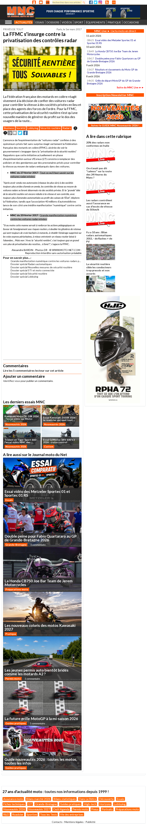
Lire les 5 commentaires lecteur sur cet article (33, 370)
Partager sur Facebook (25, 133)
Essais (9, 499)
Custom (48, 446)
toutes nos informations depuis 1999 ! (76, 791)
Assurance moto (13, 798)
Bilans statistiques (64, 798)
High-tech (90, 804)
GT (30, 804)
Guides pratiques (15, 723)
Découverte (106, 798)
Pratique (10, 633)
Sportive (32, 814)
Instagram (100, 2)
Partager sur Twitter (20, 133)
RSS (107, 2)
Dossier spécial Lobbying (24, 276)
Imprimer (10, 133)
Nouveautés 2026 (15, 424)
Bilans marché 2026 (38, 798)
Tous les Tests (48, 814)
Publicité (90, 821)
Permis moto (13, 678)
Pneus (95, 809)
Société (20, 128)
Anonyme (34, 2)
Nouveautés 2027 (39, 809)
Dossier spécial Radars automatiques (31, 264)
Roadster (17, 814)
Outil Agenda (61, 809)
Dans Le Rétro (87, 798)
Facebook (91, 2)
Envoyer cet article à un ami (15, 133)
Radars (67, 128)
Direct (114, 2)
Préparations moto (16, 589)
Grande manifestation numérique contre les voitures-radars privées (46, 261)
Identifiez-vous (11, 380)
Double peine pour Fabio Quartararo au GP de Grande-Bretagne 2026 (114, 60)
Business (9, 128)
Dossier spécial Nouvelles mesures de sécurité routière (41, 267)
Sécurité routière (50, 128)
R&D (6, 814)
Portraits (107, 809)
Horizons (105, 804)
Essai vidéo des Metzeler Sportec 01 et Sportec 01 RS (111, 42)
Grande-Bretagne (16, 544)
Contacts (57, 821)
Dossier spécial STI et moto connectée (32, 270)
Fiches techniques (14, 804)
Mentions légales (74, 821)
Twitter (95, 2)
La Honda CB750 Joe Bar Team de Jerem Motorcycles (112, 53)
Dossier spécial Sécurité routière (29, 273)
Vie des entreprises (71, 814)
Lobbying (32, 128)
